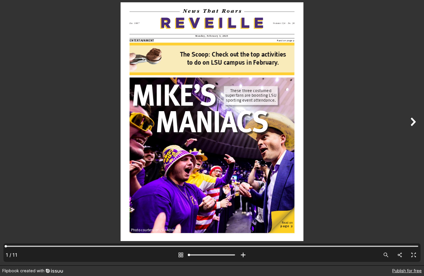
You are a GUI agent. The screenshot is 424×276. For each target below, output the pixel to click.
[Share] (400, 255)
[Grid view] (181, 255)
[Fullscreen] (413, 255)
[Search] (386, 255)
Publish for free (407, 270)
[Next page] (412, 132)
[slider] (212, 255)
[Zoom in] (243, 255)
